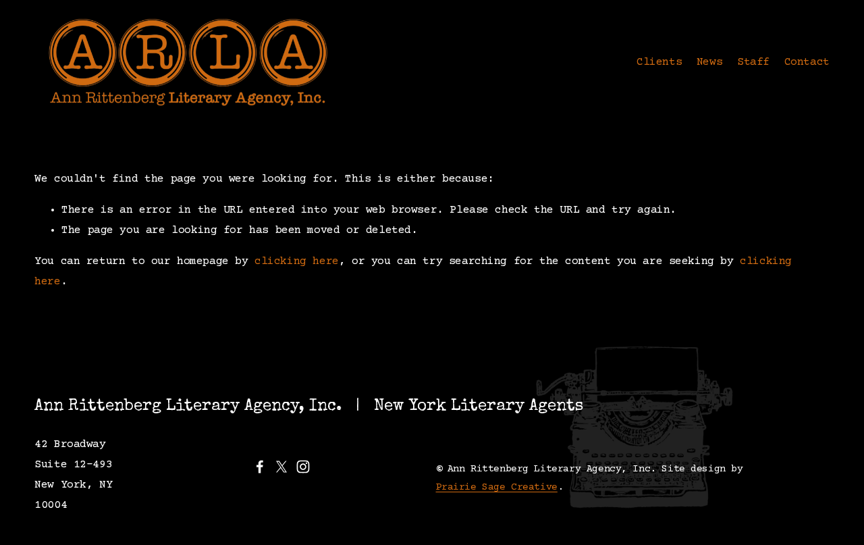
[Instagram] (303, 466)
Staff (753, 62)
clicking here (296, 261)
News (709, 62)
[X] (281, 466)
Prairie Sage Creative (497, 487)
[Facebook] (260, 466)
